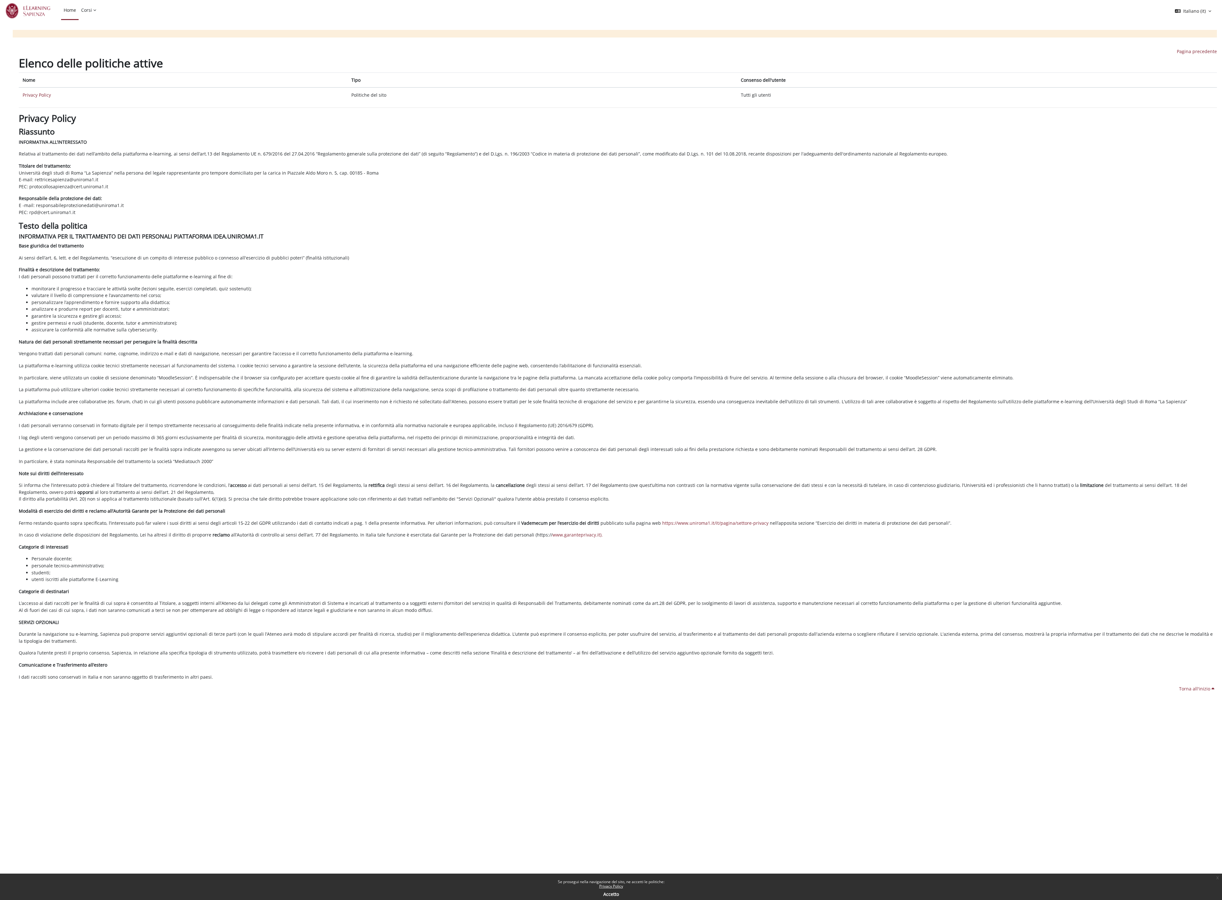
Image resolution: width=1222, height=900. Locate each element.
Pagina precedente (1197, 51)
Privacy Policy (611, 886)
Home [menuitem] (70, 10)
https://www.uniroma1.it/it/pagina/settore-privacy (715, 523)
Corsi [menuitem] (86, 10)
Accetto (611, 894)
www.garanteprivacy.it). (577, 535)
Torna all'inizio (1195, 689)
